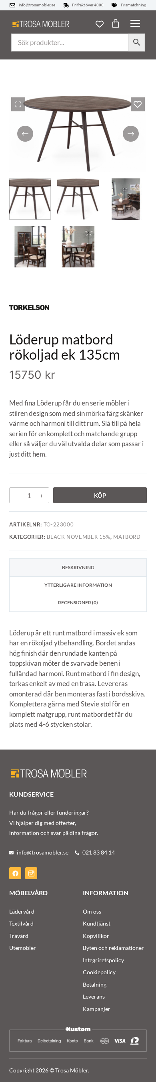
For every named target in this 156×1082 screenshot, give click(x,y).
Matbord (127, 537)
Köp (100, 495)
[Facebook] (15, 873)
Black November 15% (78, 537)
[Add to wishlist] (138, 104)
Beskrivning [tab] (78, 567)
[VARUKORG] (116, 24)
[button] (135, 24)
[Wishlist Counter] (100, 24)
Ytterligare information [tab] (78, 585)
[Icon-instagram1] (31, 873)
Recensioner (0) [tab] (78, 602)
